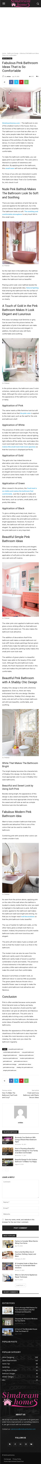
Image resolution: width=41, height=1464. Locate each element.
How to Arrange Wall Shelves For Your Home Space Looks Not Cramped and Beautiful (26, 1310)
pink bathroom (7, 1061)
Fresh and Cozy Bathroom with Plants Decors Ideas (31, 1095)
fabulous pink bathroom (26, 1055)
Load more (19, 1285)
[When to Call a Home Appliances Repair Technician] (7, 1277)
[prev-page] (3, 1169)
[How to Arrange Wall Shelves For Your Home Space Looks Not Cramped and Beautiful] (7, 1310)
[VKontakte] (31, 1444)
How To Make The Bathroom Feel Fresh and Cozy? (9, 1095)
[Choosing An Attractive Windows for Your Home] (7, 1321)
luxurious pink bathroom (10, 1058)
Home (4, 53)
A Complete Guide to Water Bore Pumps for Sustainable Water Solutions (26, 1266)
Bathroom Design (12, 53)
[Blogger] (10, 1444)
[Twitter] (16, 82)
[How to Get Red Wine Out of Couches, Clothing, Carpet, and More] (7, 1255)
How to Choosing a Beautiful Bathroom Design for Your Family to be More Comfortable (26, 1151)
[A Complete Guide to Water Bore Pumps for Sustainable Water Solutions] (7, 1266)
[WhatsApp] (26, 82)
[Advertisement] (20, 28)
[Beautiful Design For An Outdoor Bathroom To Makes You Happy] (7, 1162)
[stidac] (3, 76)
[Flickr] (20, 1444)
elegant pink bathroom (10, 1055)
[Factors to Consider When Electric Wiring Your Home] (7, 1244)
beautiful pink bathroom (16, 1049)
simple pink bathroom (9, 1070)
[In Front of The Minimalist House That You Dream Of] (7, 1332)
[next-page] (7, 1169)
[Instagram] (26, 1444)
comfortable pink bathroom (11, 1052)
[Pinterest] (21, 82)
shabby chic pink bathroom (25, 1067)
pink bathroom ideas (25, 1064)
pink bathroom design (9, 1064)
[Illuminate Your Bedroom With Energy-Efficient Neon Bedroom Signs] (7, 1140)
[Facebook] (11, 82)
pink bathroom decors (20, 1061)
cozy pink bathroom (28, 1052)
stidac (9, 76)
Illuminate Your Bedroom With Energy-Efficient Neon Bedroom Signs (26, 1140)
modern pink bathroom (27, 1058)
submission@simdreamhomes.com (23, 1429)
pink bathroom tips (8, 1067)
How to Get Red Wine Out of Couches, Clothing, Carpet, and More (25, 1254)
